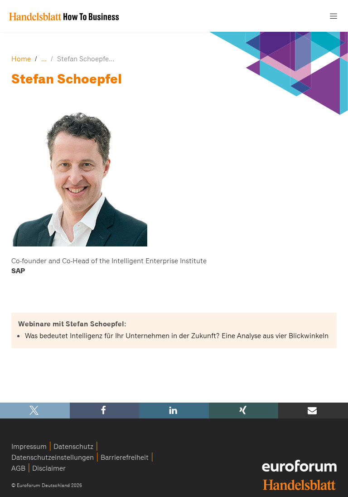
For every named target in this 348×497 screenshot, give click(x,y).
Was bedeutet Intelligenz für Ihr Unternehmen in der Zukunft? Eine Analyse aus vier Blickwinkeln (177, 336)
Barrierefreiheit (125, 458)
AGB (18, 468)
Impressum (29, 447)
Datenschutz (73, 447)
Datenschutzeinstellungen (52, 458)
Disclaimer (49, 468)
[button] (35, 410)
